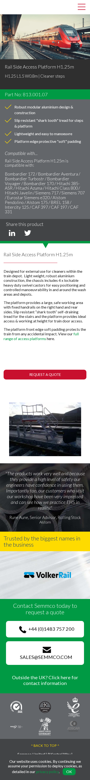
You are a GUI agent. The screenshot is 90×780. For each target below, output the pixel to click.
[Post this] (12, 233)
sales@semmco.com (45, 657)
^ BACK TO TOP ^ (45, 745)
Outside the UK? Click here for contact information (45, 680)
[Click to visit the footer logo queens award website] (73, 706)
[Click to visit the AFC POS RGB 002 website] (44, 725)
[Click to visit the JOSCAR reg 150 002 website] (73, 725)
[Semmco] (7, 6)
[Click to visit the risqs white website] (16, 726)
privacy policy (47, 771)
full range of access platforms (41, 336)
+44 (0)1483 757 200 (50, 629)
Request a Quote (45, 375)
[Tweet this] (28, 233)
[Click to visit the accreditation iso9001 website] (16, 706)
